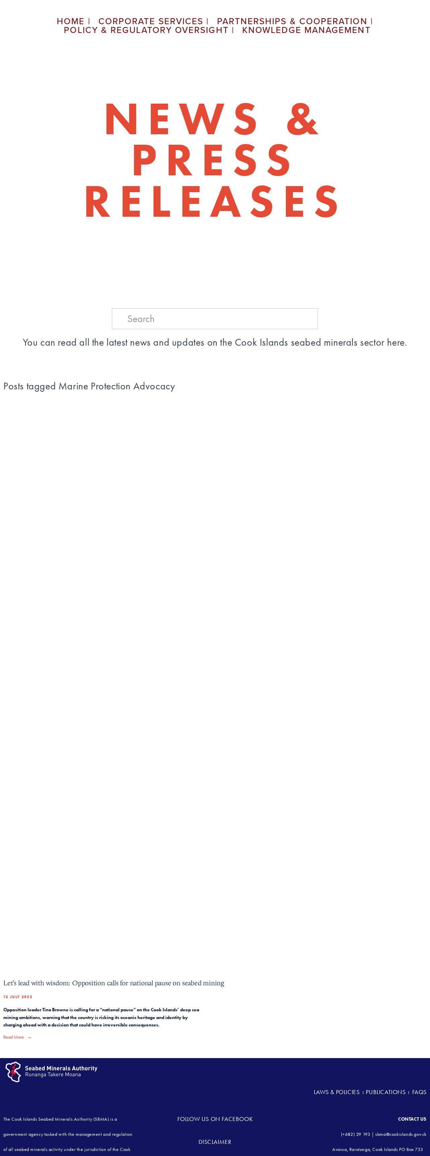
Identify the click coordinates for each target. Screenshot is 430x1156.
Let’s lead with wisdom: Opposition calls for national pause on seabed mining (113, 983)
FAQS (419, 1092)
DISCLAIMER (215, 1142)
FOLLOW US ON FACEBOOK (215, 1119)
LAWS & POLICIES (337, 1092)
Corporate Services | (153, 21)
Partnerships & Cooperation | (295, 21)
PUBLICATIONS (385, 1092)
